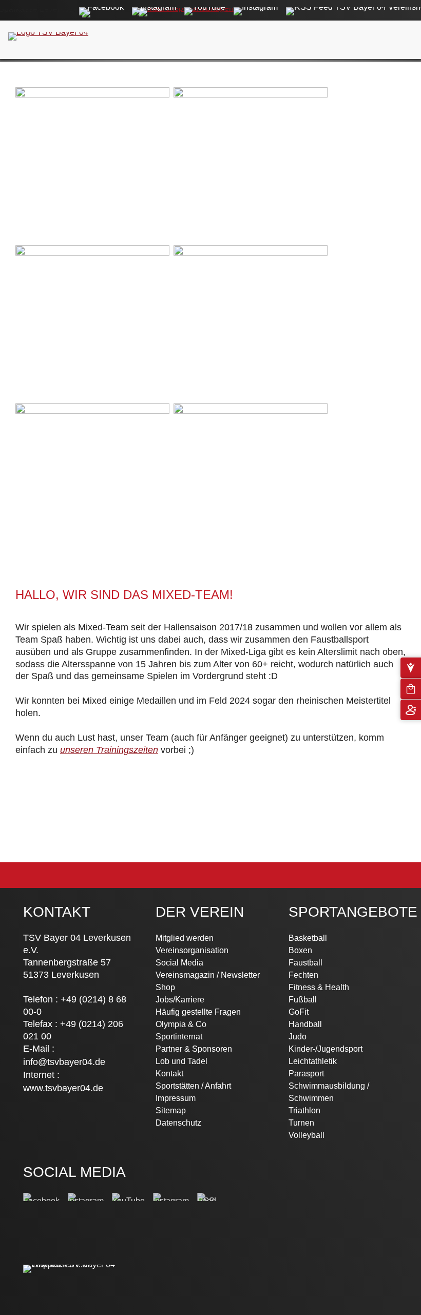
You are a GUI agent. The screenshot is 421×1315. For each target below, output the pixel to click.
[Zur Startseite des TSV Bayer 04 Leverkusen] (48, 30)
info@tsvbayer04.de (64, 1062)
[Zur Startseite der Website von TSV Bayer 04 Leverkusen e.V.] (77, 1264)
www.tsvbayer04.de (63, 1088)
